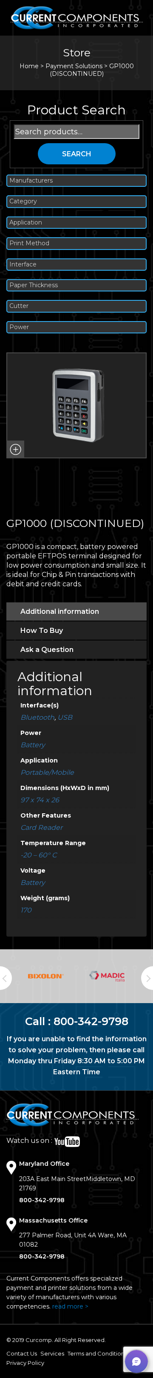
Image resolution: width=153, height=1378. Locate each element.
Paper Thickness (33, 285)
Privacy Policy (25, 1362)
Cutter (18, 306)
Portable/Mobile (47, 772)
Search (76, 154)
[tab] (76, 611)
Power (19, 327)
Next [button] (147, 978)
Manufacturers (31, 180)
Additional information (59, 611)
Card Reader (41, 827)
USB (64, 717)
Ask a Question (47, 650)
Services (52, 1353)
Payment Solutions (73, 66)
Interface (23, 264)
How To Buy (41, 631)
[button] (15, 449)
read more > (70, 1306)
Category (23, 201)
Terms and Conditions (97, 1353)
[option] (45, 976)
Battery (32, 745)
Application (25, 222)
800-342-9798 (91, 1021)
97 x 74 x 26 (39, 800)
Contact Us (21, 1353)
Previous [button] (6, 978)
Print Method (29, 243)
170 (25, 910)
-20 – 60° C (38, 855)
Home (29, 66)
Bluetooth (37, 717)
